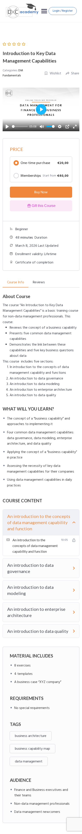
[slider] (20, 126)
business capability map (32, 748)
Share (75, 73)
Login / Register (63, 10)
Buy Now (41, 192)
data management (28, 761)
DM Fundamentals (13, 73)
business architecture (30, 736)
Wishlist (55, 73)
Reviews (39, 282)
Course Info (15, 282)
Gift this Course (44, 206)
